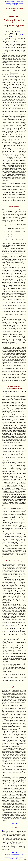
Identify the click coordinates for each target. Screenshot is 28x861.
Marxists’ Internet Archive (16, 4)
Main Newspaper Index (17, 1)
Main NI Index (8, 1)
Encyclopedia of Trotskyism (11, 3)
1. (2, 830)
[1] (2, 345)
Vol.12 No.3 (18, 31)
